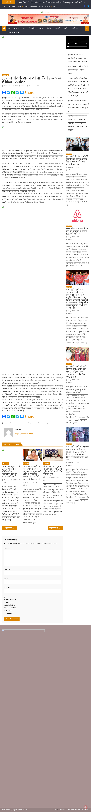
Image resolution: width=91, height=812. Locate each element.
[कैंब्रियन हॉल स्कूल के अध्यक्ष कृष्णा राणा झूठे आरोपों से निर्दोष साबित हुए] (53, 455)
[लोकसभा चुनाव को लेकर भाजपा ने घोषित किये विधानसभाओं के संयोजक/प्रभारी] (11, 455)
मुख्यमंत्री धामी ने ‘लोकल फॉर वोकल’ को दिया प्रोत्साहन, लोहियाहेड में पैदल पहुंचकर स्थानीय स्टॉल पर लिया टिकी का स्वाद (77, 123)
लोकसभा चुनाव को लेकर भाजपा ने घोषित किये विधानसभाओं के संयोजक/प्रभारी (11, 471)
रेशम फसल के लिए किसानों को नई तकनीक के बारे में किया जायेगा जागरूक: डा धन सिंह (11, 528)
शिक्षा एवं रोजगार (13, 32)
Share (29, 92)
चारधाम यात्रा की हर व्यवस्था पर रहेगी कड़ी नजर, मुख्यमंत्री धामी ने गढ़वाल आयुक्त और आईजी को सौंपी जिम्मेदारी (32, 473)
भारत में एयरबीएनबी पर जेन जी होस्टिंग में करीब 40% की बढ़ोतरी (78, 70)
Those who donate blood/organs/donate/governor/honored (32, 423)
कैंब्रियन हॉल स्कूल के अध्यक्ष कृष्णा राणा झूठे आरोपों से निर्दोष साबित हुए (52, 470)
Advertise (33, 6)
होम (9, 28)
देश (24, 28)
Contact (55, 6)
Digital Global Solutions (21, 810)
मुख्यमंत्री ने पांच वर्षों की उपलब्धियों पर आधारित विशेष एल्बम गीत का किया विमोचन (77, 58)
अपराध (41, 28)
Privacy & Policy (44, 6)
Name (7, 570)
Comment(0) (34, 86)
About (26, 6)
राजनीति (57, 28)
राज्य (15, 28)
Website (7, 588)
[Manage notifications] (86, 807)
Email (6, 579)
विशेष (49, 28)
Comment (8, 548)
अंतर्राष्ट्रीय (32, 28)
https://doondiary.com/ (24, 434)
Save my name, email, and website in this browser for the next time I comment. (10, 606)
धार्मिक (66, 28)
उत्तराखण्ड (5, 75)
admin (23, 86)
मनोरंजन (75, 28)
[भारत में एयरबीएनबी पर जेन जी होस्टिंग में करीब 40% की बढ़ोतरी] (77, 216)
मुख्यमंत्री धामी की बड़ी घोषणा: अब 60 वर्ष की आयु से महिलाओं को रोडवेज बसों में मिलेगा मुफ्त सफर (78, 105)
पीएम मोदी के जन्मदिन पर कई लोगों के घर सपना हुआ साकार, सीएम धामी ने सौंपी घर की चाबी (56, 528)
